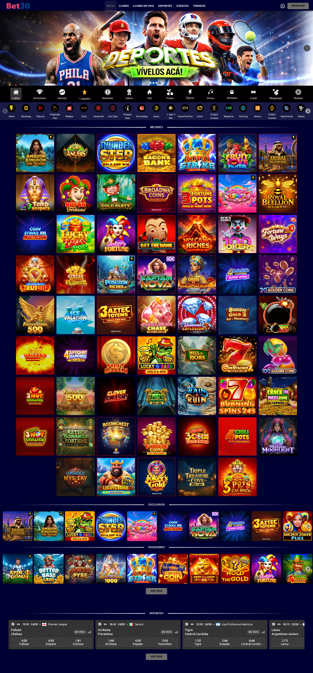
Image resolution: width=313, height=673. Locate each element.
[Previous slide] (6, 48)
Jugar (35, 156)
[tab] (150, 83)
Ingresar (298, 5)
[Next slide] (307, 111)
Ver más (156, 590)
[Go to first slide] (307, 48)
